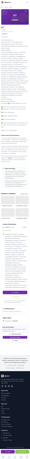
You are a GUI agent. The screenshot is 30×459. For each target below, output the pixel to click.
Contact (3, 413)
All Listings (3, 397)
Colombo (3, 29)
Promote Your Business (6, 426)
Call (9, 451)
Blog (2, 406)
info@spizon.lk (6, 433)
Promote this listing (15, 337)
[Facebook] (2, 386)
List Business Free (5, 419)
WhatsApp (16, 296)
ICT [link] (10, 7)
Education (3, 399)
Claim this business (16, 334)
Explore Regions (20, 368)
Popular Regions (5, 395)
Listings (6, 7)
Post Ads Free (4, 422)
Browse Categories (10, 368)
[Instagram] (9, 386)
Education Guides (5, 408)
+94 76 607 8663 (12, 365)
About (2, 411)
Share (16, 340)
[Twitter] (5, 386)
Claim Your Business (6, 424)
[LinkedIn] (12, 386)
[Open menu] (27, 2)
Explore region (24, 193)
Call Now (16, 292)
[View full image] (15, 17)
